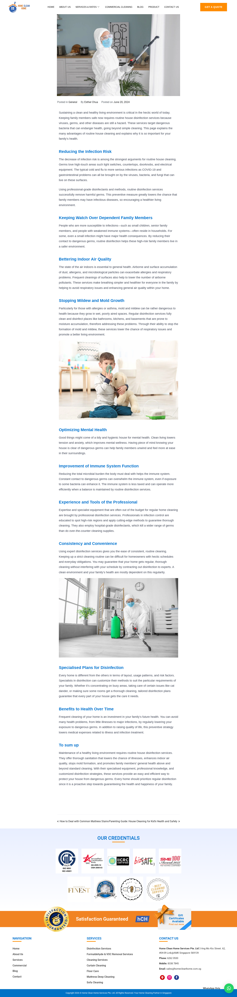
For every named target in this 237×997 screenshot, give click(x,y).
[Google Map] (162, 977)
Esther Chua (91, 102)
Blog (140, 7)
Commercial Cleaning (118, 7)
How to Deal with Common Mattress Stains (84, 821)
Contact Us (171, 7)
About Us (65, 7)
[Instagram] (169, 977)
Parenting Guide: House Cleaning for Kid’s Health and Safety (143, 821)
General (73, 102)
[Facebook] (176, 977)
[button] (229, 988)
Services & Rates (86, 7)
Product (153, 7)
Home (51, 7)
